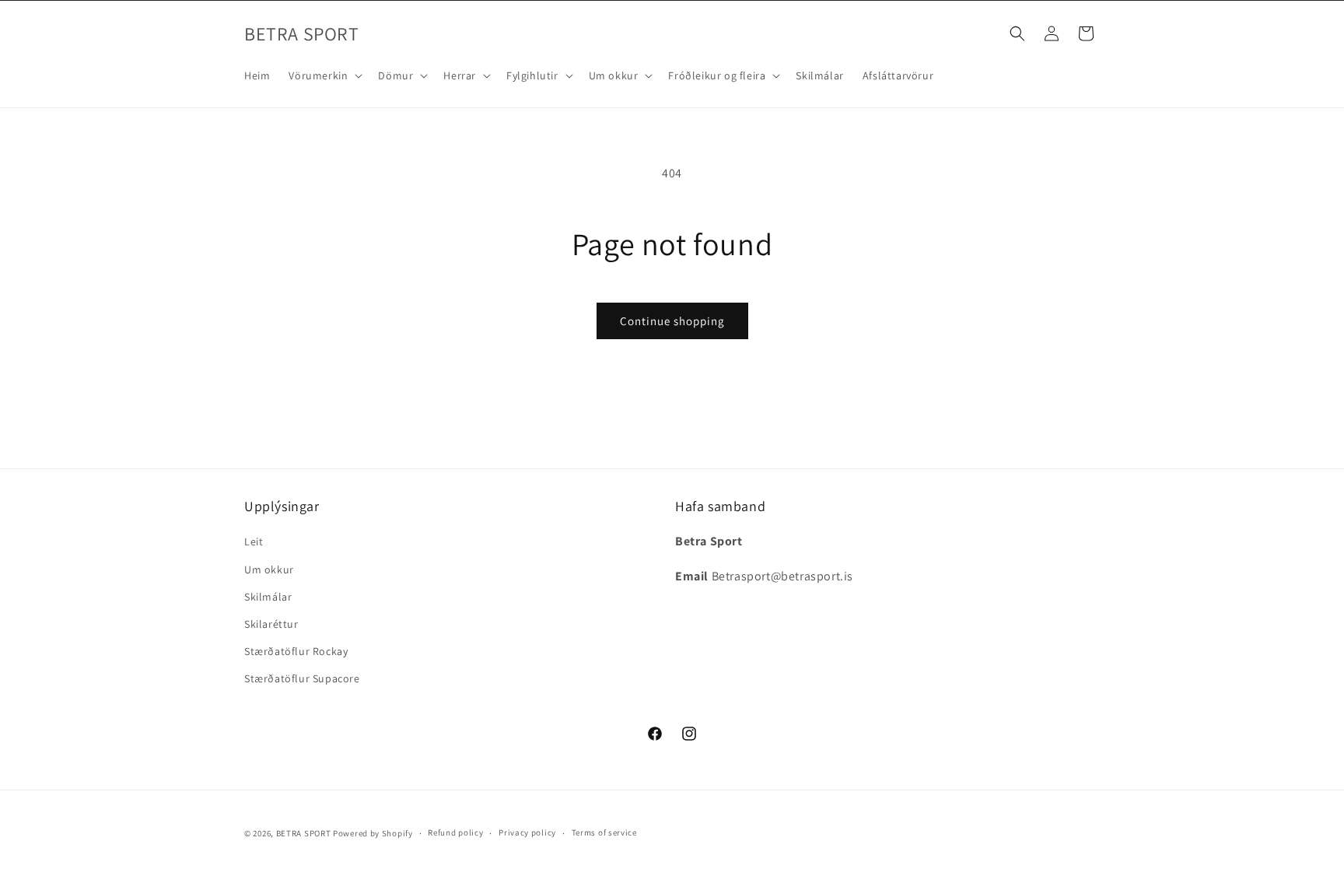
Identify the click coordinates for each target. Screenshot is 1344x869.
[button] (324, 75)
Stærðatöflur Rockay (296, 651)
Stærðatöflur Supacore (302, 678)
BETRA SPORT (303, 833)
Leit (253, 541)
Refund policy (455, 832)
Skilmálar (268, 597)
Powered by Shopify (373, 833)
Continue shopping (672, 321)
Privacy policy (527, 832)
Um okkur (269, 569)
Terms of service (604, 832)
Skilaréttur (271, 624)
